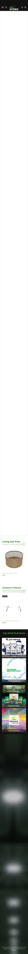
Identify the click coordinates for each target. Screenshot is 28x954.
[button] (6, 7)
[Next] (24, 544)
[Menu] (3, 7)
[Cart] (25, 7)
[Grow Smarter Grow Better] (14, 273)
